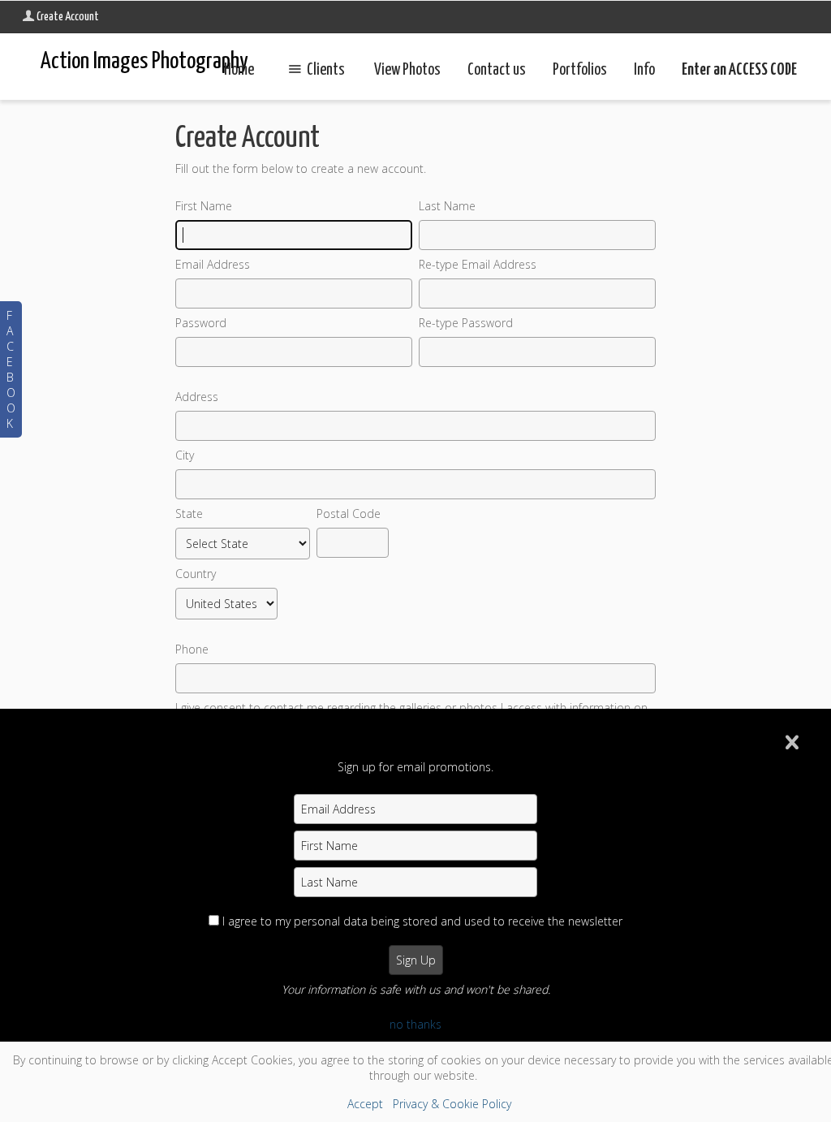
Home (239, 70)
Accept (365, 1103)
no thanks (415, 1024)
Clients (326, 70)
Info (644, 70)
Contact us (496, 70)
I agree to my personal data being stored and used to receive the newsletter (422, 921)
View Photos (407, 70)
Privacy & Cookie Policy (452, 1103)
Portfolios (580, 70)
